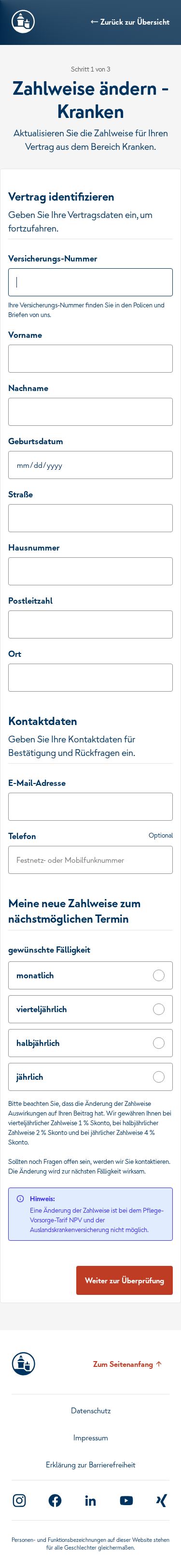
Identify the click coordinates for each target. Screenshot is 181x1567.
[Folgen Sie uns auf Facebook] (55, 1501)
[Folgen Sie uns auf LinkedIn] (90, 1501)
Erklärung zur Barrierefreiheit (91, 1464)
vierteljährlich (41, 1009)
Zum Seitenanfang (123, 1364)
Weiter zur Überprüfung (124, 1280)
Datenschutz (91, 1410)
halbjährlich (38, 1043)
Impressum (90, 1437)
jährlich (29, 1077)
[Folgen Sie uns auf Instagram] (19, 1501)
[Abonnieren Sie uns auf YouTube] (126, 1501)
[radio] (159, 975)
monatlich (35, 975)
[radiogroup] (90, 1026)
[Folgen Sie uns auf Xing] (161, 1501)
